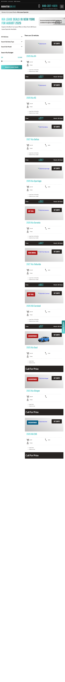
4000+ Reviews (17, 1)
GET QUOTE (57, 43)
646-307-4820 (49, 5)
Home (3, 12)
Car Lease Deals (11, 12)
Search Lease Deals (11, 67)
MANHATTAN (8, 6)
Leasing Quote (63, 327)
